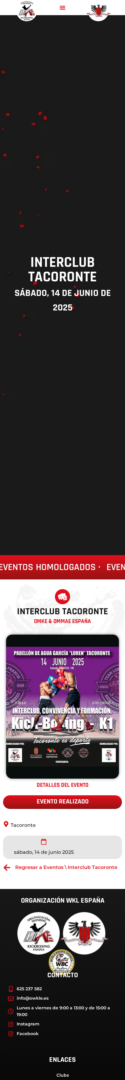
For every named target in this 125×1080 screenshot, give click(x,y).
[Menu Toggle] (62, 8)
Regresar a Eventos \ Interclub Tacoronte (66, 867)
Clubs (62, 1075)
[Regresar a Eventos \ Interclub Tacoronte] (7, 867)
